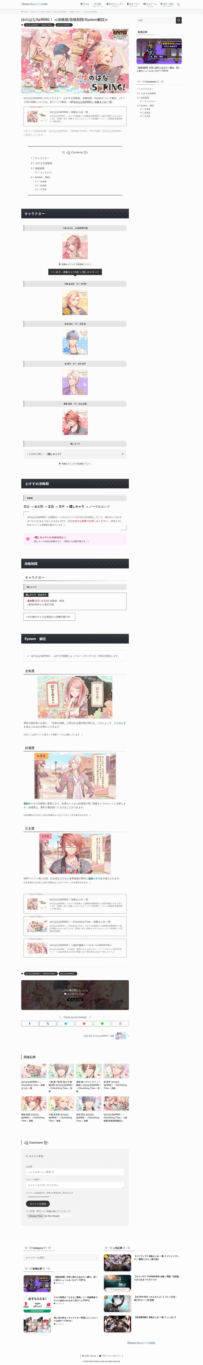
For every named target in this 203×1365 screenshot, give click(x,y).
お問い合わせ (90, 1355)
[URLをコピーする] (120, 1023)
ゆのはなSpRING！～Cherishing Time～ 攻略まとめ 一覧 (80, 921)
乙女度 (43, 189)
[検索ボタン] (178, 4)
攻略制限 (39, 168)
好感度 (43, 185)
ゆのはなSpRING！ (64, 25)
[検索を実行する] (179, 20)
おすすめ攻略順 (43, 163)
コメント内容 (33, 1179)
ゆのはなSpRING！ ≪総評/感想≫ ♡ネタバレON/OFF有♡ (81, 945)
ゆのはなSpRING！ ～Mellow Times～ (39, 25)
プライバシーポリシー (111, 1355)
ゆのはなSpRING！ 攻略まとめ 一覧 (69, 112)
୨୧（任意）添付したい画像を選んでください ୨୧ (48, 1211)
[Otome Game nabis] (35, 4)
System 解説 (42, 177)
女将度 (43, 181)
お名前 (29, 1166)
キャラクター (42, 158)
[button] (29, 1023)
